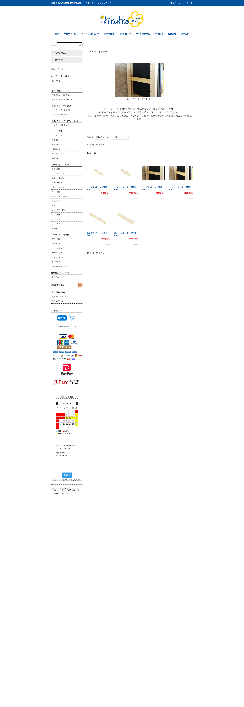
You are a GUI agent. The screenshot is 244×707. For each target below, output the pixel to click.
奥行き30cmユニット (60, 296)
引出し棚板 (56, 169)
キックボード (57, 201)
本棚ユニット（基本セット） (63, 95)
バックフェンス (58, 187)
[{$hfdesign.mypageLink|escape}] (62, 317)
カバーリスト (57, 224)
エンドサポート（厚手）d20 (125, 188)
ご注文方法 (109, 34)
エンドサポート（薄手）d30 (153, 188)
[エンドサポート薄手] (153, 173)
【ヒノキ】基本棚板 (59, 114)
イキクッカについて (90, 34)
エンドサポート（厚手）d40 (125, 234)
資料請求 (172, 34)
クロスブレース (58, 153)
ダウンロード (125, 34)
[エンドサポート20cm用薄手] (98, 173)
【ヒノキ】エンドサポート (62, 125)
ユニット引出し (58, 178)
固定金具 (55, 158)
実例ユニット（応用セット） (63, 99)
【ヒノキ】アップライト (61, 110)
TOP (57, 34)
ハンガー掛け (57, 219)
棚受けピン (56, 149)
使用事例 (159, 34)
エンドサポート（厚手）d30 (180, 188)
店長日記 (59, 60)
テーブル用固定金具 (59, 266)
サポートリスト (58, 252)
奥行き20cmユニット (60, 292)
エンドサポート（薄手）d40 (98, 234)
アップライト (57, 135)
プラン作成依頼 (143, 34)
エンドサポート (58, 81)
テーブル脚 (56, 262)
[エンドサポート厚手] (181, 173)
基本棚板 (55, 140)
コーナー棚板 (57, 182)
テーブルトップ (58, 248)
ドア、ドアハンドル (59, 196)
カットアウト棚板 (59, 210)
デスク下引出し (58, 257)
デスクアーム (57, 243)
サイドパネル (57, 144)
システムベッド (58, 277)
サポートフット (58, 228)
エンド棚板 (56, 191)
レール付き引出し (59, 173)
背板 (53, 205)
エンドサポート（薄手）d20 (98, 188)
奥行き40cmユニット (60, 301)
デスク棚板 (56, 239)
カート (190, 3)
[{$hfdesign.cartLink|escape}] (72, 317)
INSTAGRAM (61, 53)
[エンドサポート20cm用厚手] (126, 173)
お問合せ (185, 34)
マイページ (175, 3)
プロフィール (70, 34)
